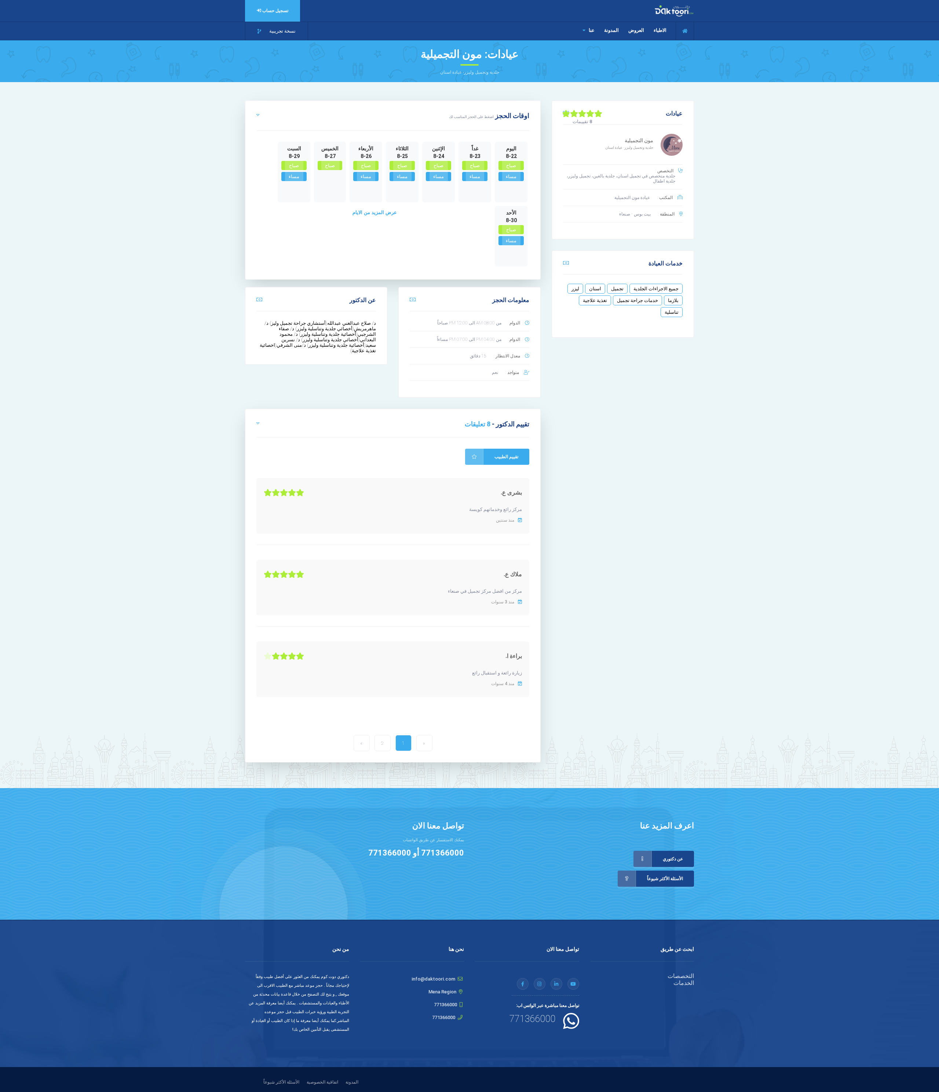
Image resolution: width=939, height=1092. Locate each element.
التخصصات (681, 975)
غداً (475, 148)
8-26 (366, 156)
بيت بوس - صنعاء (635, 214)
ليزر (575, 288)
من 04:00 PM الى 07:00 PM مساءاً (469, 339)
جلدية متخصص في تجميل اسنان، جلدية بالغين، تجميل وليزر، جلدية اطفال (621, 178)
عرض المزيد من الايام (374, 212)
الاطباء (660, 30)
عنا (591, 30)
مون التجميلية (639, 140)
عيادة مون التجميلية (632, 197)
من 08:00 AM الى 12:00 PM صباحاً (469, 323)
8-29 (294, 156)
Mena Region (442, 991)
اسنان (595, 288)
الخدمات (683, 982)
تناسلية (672, 312)
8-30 (511, 220)
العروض (636, 30)
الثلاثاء (402, 148)
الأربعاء (365, 148)
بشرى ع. (511, 492)
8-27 (330, 156)
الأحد (511, 213)
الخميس (330, 148)
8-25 (402, 156)
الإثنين (438, 148)
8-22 (511, 156)
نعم (495, 372)
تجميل (617, 288)
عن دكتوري (673, 858)
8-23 (475, 156)
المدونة (611, 30)
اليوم (511, 148)
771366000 (442, 852)
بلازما (673, 300)
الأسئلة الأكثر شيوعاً (665, 878)
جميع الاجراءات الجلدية (656, 288)
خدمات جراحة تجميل (637, 300)
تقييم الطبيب (506, 456)
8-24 (438, 156)
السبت (294, 148)
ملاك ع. (513, 574)
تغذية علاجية (595, 300)
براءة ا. (513, 655)
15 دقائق (478, 356)
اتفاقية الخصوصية (322, 1082)
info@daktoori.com (433, 979)
